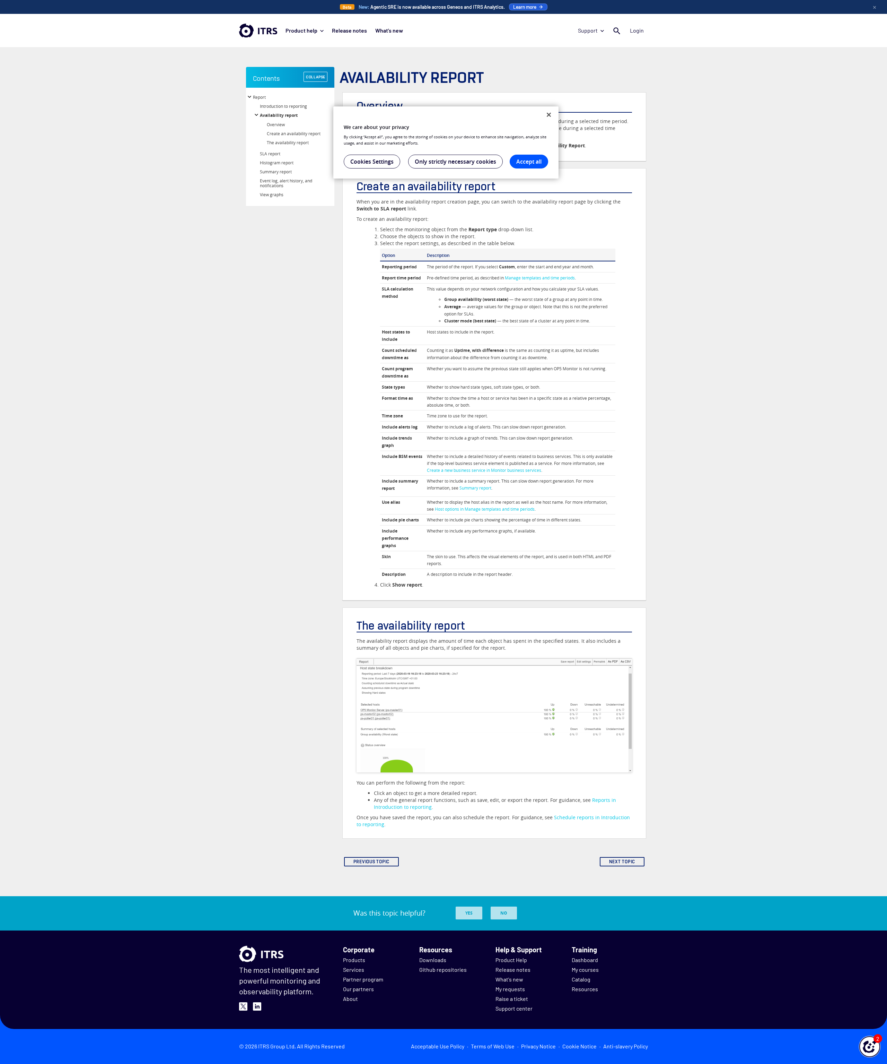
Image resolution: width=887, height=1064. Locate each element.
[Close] (548, 114)
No (503, 913)
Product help (301, 30)
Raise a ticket (511, 998)
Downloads (432, 960)
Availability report (279, 115)
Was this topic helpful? (389, 913)
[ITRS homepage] (258, 30)
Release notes (349, 30)
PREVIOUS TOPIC (371, 862)
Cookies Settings (372, 161)
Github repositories (443, 969)
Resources (585, 989)
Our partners (358, 989)
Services (353, 969)
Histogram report (276, 162)
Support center (514, 1008)
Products (354, 960)
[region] (446, 142)
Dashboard (585, 960)
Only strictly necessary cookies (455, 161)
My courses (585, 969)
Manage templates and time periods (540, 277)
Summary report (276, 171)
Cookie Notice (579, 1046)
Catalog (581, 979)
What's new (389, 30)
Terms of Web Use (493, 1046)
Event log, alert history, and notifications (286, 183)
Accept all (529, 161)
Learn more (524, 7)
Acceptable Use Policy (437, 1046)
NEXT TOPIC (622, 862)
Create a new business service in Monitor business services (484, 470)
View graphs (271, 194)
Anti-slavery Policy (625, 1046)
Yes (469, 913)
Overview (276, 124)
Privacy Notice (538, 1046)
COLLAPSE (315, 77)
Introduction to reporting (283, 106)
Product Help (511, 960)
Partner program (363, 979)
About (350, 998)
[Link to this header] (487, 76)
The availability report (288, 142)
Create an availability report (293, 133)
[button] (869, 1046)
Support (588, 30)
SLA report (270, 153)
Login (637, 30)
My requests (510, 989)
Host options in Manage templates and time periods (485, 509)
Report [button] (259, 97)
